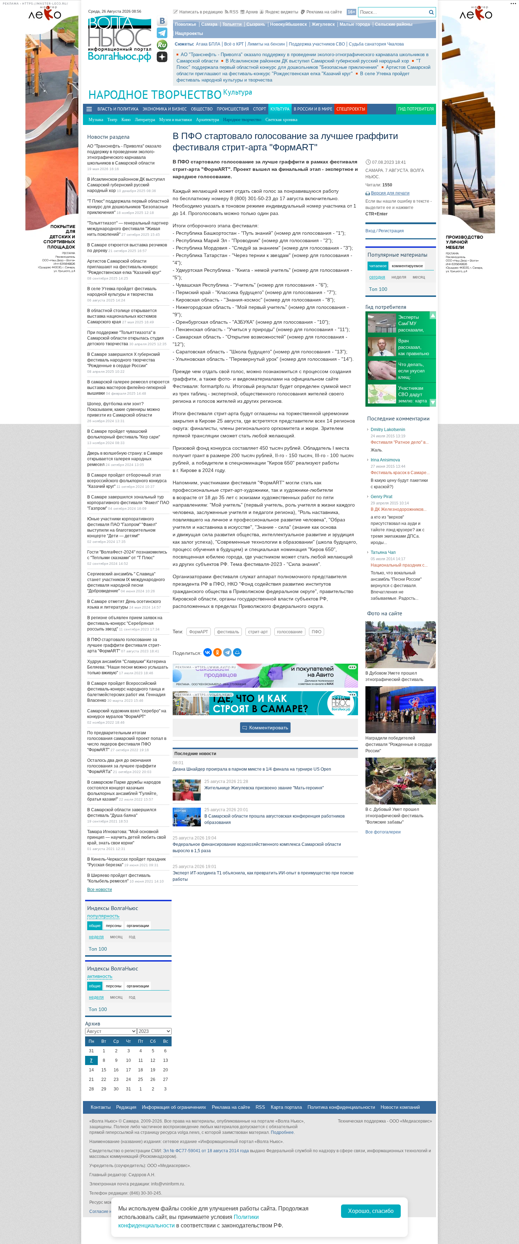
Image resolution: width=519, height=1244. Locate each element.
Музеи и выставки (175, 119)
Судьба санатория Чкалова (376, 44)
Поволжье (185, 24)
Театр (112, 119)
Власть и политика (117, 109)
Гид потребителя (416, 109)
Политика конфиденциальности (341, 1107)
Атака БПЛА (208, 44)
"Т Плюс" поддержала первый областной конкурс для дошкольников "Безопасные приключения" (128, 207)
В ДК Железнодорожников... (398, 509)
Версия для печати (390, 193)
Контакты (101, 1107)
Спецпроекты (350, 109)
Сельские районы (393, 24)
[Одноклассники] (217, 652)
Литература (145, 119)
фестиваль (228, 631)
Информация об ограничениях (174, 1107)
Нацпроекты (189, 33)
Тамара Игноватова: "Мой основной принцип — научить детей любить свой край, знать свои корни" (126, 837)
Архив (252, 12)
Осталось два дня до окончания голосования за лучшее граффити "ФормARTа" (121, 766)
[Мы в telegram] (162, 33)
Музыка (96, 119)
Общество (202, 109)
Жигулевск (323, 24)
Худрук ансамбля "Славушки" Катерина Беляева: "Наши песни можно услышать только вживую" (127, 667)
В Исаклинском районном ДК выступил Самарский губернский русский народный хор (318, 61)
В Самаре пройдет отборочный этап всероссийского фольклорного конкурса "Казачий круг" (127, 481)
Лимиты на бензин (266, 44)
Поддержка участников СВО (317, 44)
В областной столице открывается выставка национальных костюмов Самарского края (122, 316)
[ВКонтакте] (207, 652)
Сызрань (255, 24)
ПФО (316, 631)
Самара (209, 24)
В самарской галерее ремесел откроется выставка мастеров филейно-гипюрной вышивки (128, 387)
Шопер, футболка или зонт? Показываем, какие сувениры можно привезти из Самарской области (123, 409)
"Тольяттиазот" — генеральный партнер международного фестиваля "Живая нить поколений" (127, 229)
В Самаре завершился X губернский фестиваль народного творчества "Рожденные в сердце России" (123, 360)
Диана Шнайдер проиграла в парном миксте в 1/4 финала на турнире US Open (252, 769)
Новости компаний (400, 1107)
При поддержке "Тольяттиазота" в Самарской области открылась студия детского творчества (125, 338)
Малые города (355, 24)
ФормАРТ (198, 631)
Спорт (259, 109)
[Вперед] (433, 403)
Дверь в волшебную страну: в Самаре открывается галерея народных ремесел (125, 459)
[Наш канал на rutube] (162, 45)
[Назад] (433, 315)
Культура (237, 92)
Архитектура (207, 119)
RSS (233, 12)
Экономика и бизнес (165, 109)
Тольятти (231, 24)
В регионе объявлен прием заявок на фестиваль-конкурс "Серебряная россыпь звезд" (124, 623)
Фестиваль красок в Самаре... (400, 472)
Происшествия (233, 109)
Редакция (126, 1107)
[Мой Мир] (237, 652)
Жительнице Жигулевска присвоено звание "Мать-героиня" (264, 787)
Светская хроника (281, 119)
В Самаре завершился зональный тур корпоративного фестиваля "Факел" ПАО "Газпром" (128, 503)
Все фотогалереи (383, 832)
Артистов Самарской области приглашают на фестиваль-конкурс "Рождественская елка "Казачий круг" (124, 267)
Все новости (99, 889)
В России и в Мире (313, 109)
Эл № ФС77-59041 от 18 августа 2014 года (206, 1150)
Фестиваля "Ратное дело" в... (400, 442)
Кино (126, 119)
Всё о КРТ (234, 44)
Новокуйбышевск (288, 24)
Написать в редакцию (201, 12)
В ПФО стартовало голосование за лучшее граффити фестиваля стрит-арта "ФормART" (124, 645)
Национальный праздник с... (399, 565)
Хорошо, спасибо (371, 1211)
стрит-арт (258, 631)
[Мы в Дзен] (162, 57)
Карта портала (286, 1107)
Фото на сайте (384, 613)
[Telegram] (227, 652)
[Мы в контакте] (162, 21)
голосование (290, 631)
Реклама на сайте (324, 12)
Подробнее (282, 1132)
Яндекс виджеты (281, 12)
